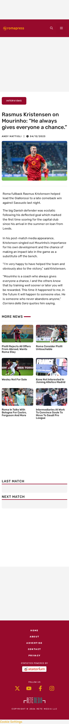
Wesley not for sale (14, 379)
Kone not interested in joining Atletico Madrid (50, 381)
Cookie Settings (11, 721)
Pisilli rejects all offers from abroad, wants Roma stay (16, 349)
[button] (51, 28)
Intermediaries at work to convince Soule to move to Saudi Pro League (50, 414)
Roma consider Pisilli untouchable (49, 348)
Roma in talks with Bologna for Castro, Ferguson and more (14, 412)
